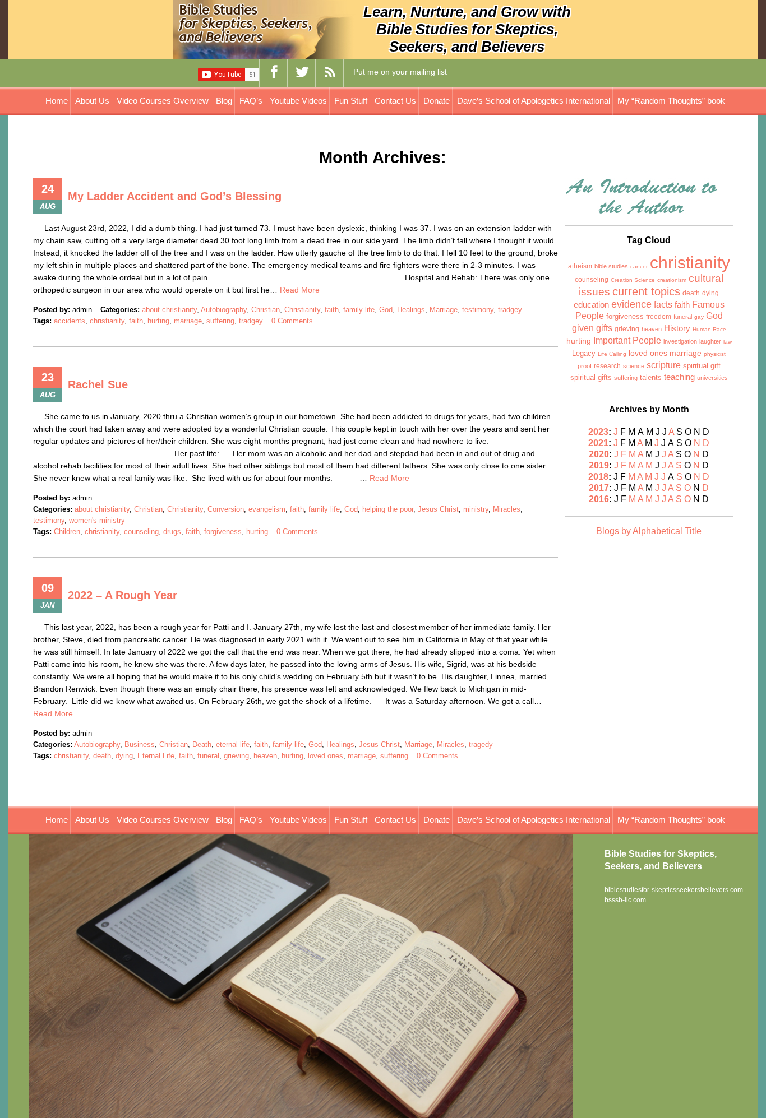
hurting (158, 321)
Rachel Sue (98, 384)
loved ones (325, 755)
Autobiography (224, 309)
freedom (658, 317)
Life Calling (612, 354)
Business (139, 744)
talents (651, 377)
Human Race (709, 329)
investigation (680, 341)
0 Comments (292, 321)
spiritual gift (702, 366)
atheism (580, 266)
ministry (475, 509)
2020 (599, 454)
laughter (710, 341)
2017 (599, 488)
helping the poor (387, 509)
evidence (631, 304)
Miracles (506, 509)
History (677, 328)
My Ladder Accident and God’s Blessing (175, 196)
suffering (220, 321)
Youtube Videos (298, 100)
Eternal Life (155, 755)
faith (332, 309)
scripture (664, 365)
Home (56, 100)
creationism (671, 280)
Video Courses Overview (163, 100)
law (727, 341)
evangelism (266, 509)
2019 (599, 465)
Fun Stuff (350, 100)
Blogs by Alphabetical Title (649, 531)
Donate (436, 100)
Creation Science (633, 280)
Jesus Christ (438, 509)
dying (124, 755)
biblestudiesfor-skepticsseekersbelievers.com (674, 890)
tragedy (481, 744)
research (607, 366)
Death (201, 744)
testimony (477, 309)
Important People (627, 340)
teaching (679, 377)
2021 (598, 443)
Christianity (302, 309)
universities (712, 377)
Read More (300, 289)
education (591, 304)
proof (585, 366)
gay (699, 317)
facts (663, 304)
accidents (69, 321)
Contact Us (395, 100)
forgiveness (223, 531)
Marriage (444, 309)
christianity (107, 321)
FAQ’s (250, 100)
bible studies (611, 266)
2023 (598, 432)
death (102, 755)
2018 (598, 476)
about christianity (169, 309)
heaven (265, 755)
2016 (599, 499)
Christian (265, 309)
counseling (141, 531)
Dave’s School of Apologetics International (533, 100)
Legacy (584, 353)
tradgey (510, 309)
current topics (646, 291)
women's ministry (97, 520)
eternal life (233, 744)
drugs (172, 531)
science (633, 366)
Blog (224, 100)
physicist (715, 354)
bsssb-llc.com (625, 900)
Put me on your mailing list (400, 71)
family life (359, 309)
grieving (236, 755)
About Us (92, 100)
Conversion (225, 509)
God (386, 309)
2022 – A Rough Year (122, 595)
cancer (639, 266)
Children (67, 531)
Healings (411, 309)
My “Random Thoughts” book (671, 100)
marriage (188, 321)
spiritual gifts (591, 378)
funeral (208, 755)
